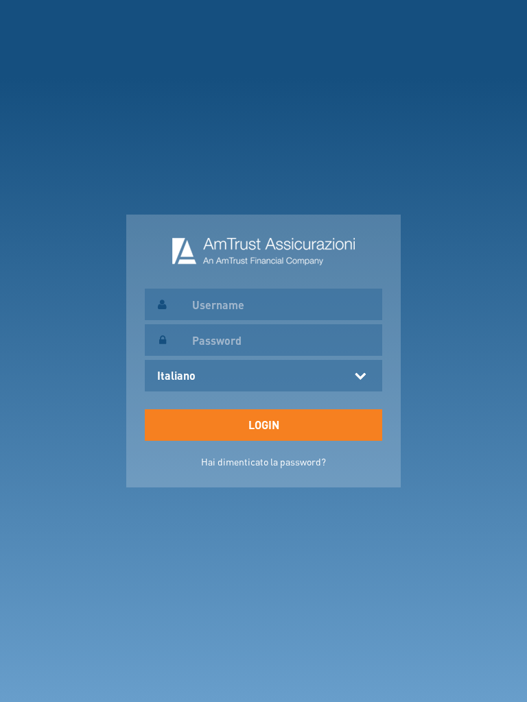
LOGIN (263, 424)
